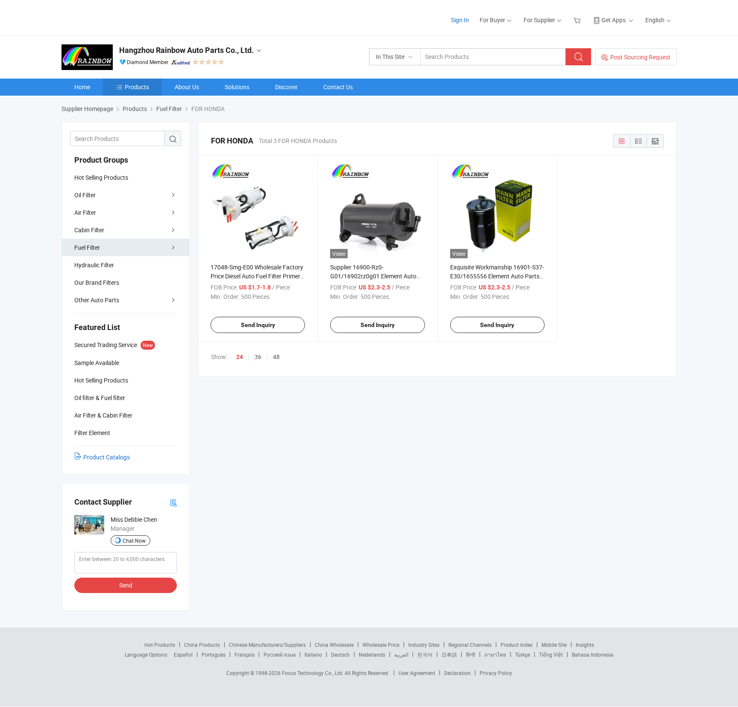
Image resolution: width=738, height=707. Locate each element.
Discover (286, 87)
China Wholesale (334, 644)
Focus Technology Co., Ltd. (313, 672)
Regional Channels (470, 644)
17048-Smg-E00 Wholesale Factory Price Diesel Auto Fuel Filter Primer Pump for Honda (257, 276)
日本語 (449, 654)
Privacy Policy (496, 672)
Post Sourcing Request (640, 57)
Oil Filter (85, 195)
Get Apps (613, 20)
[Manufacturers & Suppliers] (116, 17)
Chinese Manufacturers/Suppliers (267, 644)
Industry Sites (423, 644)
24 (239, 357)
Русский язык (280, 654)
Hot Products (159, 644)
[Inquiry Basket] (578, 20)
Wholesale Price (381, 644)
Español (183, 654)
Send (125, 585)
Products (137, 87)
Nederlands (372, 654)
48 (276, 357)
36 (258, 357)
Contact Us (338, 87)
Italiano (313, 654)
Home (82, 87)
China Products (202, 644)
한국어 (425, 654)
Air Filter (85, 212)
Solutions (237, 87)
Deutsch (340, 654)
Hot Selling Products (101, 177)
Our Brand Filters (96, 282)
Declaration (457, 672)
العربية (401, 654)
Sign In (460, 20)
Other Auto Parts (96, 300)
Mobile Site (554, 644)
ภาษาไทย (495, 654)
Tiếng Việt (551, 654)
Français (244, 654)
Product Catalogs (106, 457)
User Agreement (416, 672)
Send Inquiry (258, 324)
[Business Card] (173, 502)
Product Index (517, 644)
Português (214, 654)
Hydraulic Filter (94, 265)
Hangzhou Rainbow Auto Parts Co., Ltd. (186, 50)
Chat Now (134, 540)
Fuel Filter (87, 247)
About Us (187, 87)
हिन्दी (470, 654)
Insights (585, 644)
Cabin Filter (89, 230)
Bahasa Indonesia (592, 654)
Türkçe (522, 654)
